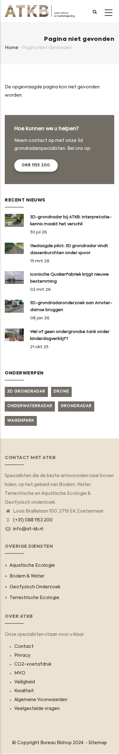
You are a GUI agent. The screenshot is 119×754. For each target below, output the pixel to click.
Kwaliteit (24, 691)
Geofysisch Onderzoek (35, 587)
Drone (61, 391)
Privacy (22, 655)
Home (11, 48)
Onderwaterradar (29, 406)
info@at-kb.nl (27, 529)
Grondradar (76, 406)
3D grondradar (26, 391)
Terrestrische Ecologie (34, 598)
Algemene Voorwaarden (40, 700)
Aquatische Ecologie (32, 565)
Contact (24, 646)
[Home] (40, 11)
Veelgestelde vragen (37, 708)
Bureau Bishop (56, 743)
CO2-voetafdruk (32, 664)
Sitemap (98, 743)
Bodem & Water (27, 576)
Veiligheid (24, 682)
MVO (19, 673)
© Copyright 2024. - (50, 743)
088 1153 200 (36, 165)
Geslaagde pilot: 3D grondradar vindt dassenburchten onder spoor (69, 249)
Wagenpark (20, 421)
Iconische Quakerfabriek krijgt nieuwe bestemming (69, 278)
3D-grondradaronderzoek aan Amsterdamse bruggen (71, 306)
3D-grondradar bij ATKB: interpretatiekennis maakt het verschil (71, 220)
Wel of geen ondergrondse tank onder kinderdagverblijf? (69, 335)
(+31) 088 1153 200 (33, 520)
